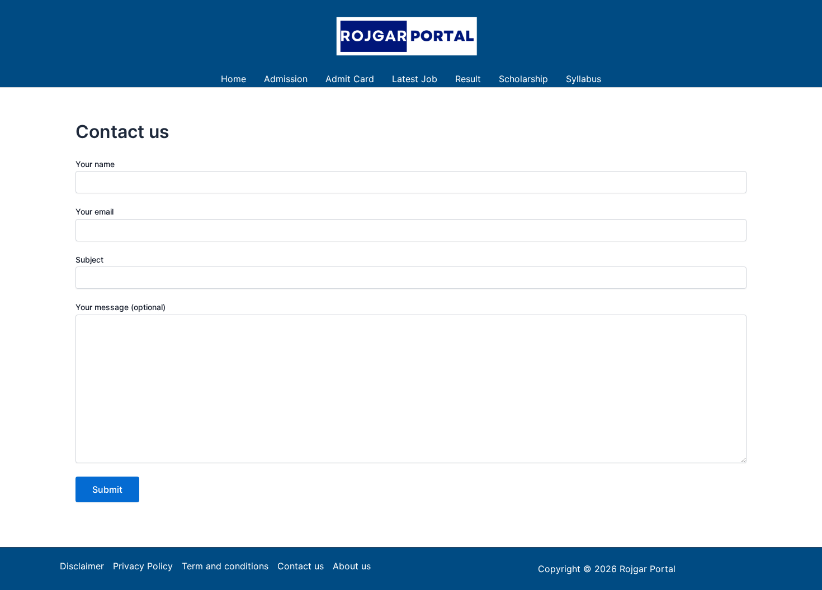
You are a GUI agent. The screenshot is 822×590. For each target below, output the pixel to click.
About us (352, 566)
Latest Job (414, 78)
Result (468, 78)
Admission (286, 78)
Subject (89, 259)
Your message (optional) (120, 307)
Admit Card (349, 78)
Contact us (300, 566)
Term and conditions (225, 566)
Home (233, 78)
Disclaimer (82, 566)
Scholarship (523, 78)
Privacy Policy (143, 566)
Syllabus (583, 78)
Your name (95, 164)
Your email (94, 211)
